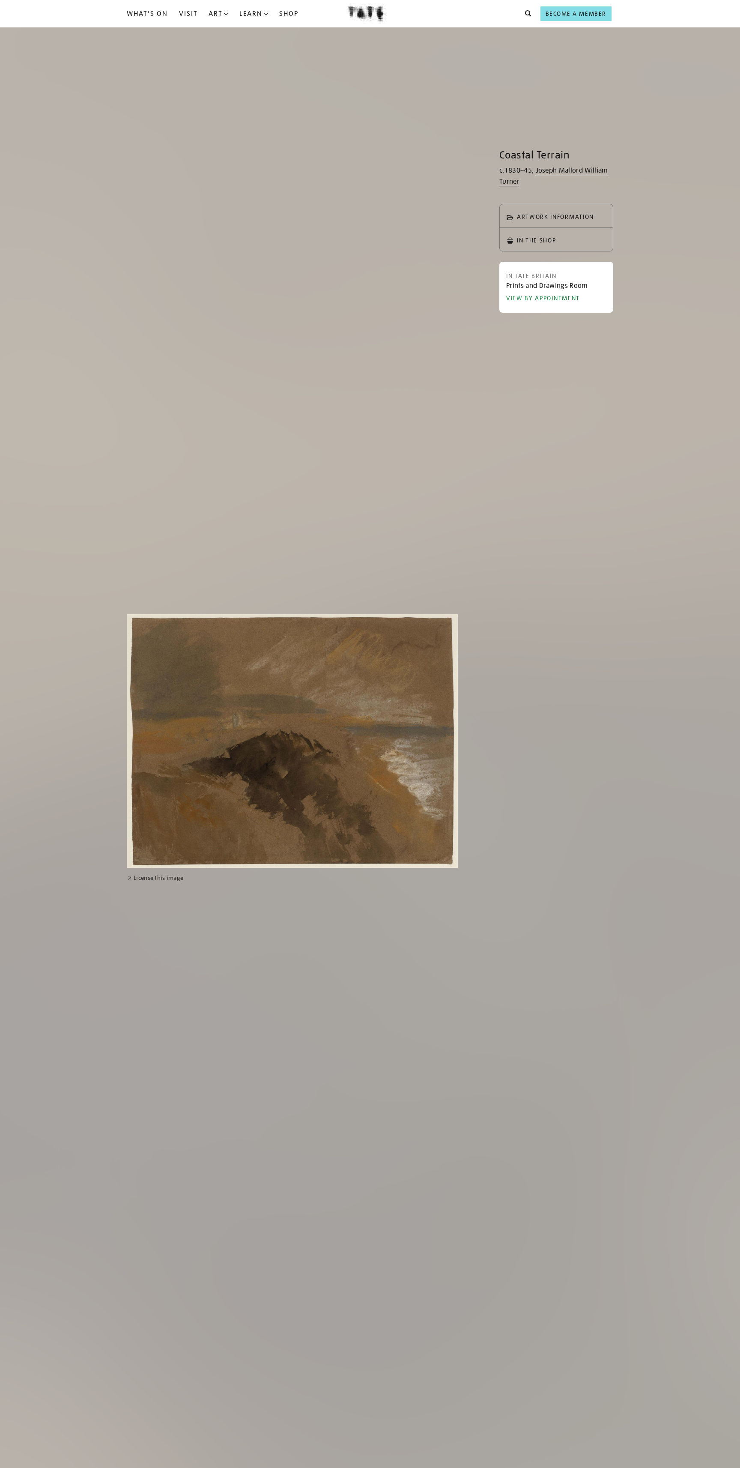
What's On (147, 13)
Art (216, 13)
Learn (251, 13)
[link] (155, 878)
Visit (188, 13)
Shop (288, 13)
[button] (525, 13)
